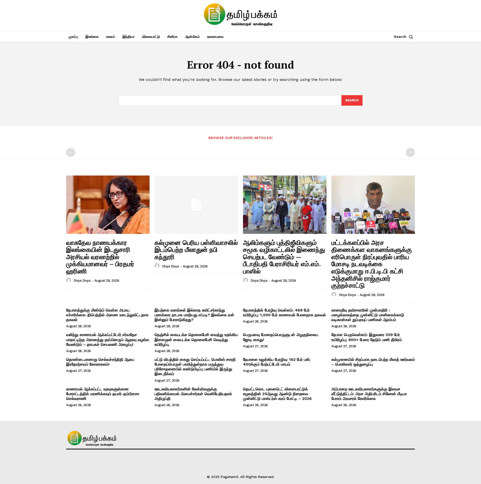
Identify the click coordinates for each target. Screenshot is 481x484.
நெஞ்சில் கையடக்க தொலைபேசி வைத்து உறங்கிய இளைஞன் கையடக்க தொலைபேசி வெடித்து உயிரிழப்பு (196, 339)
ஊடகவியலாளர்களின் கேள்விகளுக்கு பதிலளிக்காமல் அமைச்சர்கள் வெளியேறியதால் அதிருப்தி (193, 394)
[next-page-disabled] (410, 152)
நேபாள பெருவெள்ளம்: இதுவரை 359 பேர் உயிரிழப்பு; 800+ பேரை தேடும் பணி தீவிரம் (366, 337)
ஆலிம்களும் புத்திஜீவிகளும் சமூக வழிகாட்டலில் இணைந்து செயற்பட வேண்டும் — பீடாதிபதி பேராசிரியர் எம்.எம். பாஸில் (284, 256)
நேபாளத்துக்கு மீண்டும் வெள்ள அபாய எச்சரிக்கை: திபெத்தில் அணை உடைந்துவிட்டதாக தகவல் (107, 315)
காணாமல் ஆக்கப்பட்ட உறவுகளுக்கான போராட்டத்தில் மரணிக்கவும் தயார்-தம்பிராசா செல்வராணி (102, 394)
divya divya (82, 280)
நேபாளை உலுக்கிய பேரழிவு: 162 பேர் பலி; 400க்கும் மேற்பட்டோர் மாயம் (277, 362)
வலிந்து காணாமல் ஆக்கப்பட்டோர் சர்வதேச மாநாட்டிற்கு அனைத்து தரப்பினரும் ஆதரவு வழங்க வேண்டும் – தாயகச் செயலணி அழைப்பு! (107, 339)
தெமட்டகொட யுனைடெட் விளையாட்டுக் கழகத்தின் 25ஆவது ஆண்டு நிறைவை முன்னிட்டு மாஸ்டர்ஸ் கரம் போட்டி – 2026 (277, 394)
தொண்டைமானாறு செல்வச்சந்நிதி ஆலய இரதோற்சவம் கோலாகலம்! (100, 362)
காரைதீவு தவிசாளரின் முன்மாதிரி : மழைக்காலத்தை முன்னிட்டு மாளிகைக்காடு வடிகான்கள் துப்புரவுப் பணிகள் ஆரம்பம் (367, 315)
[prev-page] (70, 152)
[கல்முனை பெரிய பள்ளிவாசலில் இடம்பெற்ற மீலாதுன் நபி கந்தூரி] (196, 205)
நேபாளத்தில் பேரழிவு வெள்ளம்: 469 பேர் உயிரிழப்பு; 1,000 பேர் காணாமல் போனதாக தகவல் (284, 312)
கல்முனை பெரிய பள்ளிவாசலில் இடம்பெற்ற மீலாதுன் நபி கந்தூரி (196, 249)
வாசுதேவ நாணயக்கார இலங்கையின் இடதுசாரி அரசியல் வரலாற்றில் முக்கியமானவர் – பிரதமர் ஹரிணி (100, 256)
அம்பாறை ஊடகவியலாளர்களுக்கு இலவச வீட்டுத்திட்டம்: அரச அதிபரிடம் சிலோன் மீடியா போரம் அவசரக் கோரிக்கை (369, 394)
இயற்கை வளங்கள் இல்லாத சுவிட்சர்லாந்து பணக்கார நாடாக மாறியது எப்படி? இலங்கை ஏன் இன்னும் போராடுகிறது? (194, 315)
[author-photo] (69, 280)
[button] (404, 36)
